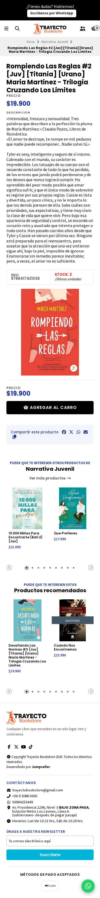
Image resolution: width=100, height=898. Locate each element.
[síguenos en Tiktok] (30, 747)
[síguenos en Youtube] (23, 747)
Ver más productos (47, 478)
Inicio (31, 41)
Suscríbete (50, 854)
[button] (14, 437)
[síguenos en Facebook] (9, 747)
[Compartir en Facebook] (64, 432)
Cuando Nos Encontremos (65, 647)
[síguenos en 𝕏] (16, 747)
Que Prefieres (65, 533)
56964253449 (22, 802)
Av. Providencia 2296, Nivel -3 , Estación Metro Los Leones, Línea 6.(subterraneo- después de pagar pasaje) (51, 811)
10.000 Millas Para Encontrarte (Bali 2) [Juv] (25, 537)
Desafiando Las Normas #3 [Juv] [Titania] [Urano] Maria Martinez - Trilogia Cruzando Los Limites (27, 655)
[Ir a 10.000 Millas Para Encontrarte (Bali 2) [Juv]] (27, 508)
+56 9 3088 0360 (24, 796)
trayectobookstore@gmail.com (37, 790)
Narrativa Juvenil (54, 41)
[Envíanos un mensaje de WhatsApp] (88, 886)
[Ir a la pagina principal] (50, 29)
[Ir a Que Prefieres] (73, 508)
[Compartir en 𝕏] (71, 432)
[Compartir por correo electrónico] (85, 432)
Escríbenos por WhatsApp (51, 13)
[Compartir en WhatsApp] (78, 432)
